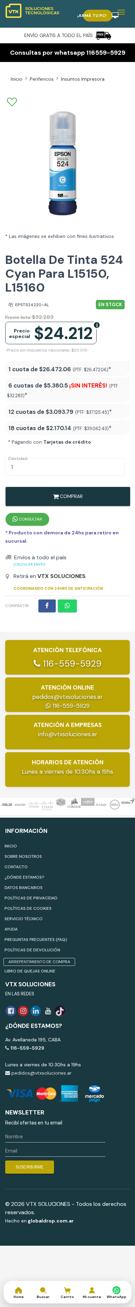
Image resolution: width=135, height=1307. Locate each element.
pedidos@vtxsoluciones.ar (67, 697)
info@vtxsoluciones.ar (67, 734)
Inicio (16, 79)
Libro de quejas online (29, 971)
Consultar (30, 519)
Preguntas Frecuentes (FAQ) (35, 939)
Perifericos (42, 79)
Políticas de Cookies (28, 908)
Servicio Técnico (23, 919)
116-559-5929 (70, 663)
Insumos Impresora (83, 79)
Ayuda (11, 929)
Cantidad (17, 458)
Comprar (70, 496)
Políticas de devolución (32, 950)
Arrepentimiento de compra (39, 961)
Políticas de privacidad (30, 898)
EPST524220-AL (31, 305)
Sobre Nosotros (23, 856)
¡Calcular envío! (29, 564)
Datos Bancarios (23, 887)
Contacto (16, 867)
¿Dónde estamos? (24, 877)
